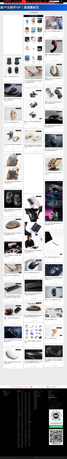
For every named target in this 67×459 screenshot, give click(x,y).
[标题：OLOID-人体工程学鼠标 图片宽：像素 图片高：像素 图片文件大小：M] (13, 269)
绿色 (25, 395)
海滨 (25, 417)
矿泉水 (19, 411)
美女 (18, 396)
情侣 (29, 420)
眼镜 (25, 423)
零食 (25, 436)
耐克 (25, 422)
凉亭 (25, 418)
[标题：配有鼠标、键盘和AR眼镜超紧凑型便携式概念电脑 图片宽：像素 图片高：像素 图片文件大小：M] (33, 222)
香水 (18, 417)
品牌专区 (35, 408)
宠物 (29, 424)
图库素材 (23, 1)
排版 (22, 426)
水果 (18, 394)
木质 (29, 440)
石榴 (25, 440)
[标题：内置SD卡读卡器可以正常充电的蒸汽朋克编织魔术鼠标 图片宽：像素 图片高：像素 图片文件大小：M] (13, 224)
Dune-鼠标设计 (51, 338)
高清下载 (35, 397)
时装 (25, 392)
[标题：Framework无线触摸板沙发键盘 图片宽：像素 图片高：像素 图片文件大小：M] (54, 22)
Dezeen (26, 427)
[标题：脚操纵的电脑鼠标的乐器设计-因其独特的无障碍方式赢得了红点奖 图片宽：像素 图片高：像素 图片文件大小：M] (33, 354)
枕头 (29, 433)
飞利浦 (26, 421)
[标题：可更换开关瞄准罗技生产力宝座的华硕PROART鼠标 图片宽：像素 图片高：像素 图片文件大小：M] (13, 90)
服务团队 (49, 394)
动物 (29, 394)
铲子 (25, 428)
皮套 (18, 440)
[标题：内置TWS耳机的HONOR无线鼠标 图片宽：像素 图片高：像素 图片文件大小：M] (13, 136)
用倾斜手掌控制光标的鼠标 (13, 318)
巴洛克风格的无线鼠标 (31, 272)
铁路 (29, 418)
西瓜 (25, 414)
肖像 (29, 411)
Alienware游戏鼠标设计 (53, 299)
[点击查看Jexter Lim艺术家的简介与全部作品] (54, 304)
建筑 (25, 396)
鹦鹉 (18, 407)
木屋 (22, 443)
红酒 (22, 411)
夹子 (29, 446)
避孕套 (19, 401)
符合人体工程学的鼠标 (11, 122)
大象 (29, 402)
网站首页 (16, 1)
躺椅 (22, 424)
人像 (25, 403)
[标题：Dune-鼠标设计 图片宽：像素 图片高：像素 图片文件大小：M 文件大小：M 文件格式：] (54, 332)
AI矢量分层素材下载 (37, 395)
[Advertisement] (13, 35)
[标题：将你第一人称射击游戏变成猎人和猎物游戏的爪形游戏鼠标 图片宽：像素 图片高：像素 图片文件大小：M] (54, 140)
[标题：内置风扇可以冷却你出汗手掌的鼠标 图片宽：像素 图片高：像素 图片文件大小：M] (54, 164)
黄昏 (18, 429)
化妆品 (19, 410)
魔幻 (25, 443)
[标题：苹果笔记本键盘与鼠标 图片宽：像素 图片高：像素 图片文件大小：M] (54, 243)
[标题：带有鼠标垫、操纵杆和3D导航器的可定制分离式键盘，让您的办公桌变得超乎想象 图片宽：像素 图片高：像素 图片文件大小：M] (54, 351)
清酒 (29, 436)
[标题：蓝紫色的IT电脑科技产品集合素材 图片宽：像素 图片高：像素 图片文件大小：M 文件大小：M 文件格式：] (33, 331)
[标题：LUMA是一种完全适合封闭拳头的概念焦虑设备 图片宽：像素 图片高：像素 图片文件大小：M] (54, 70)
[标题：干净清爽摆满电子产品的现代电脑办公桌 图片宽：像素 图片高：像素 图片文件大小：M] (13, 247)
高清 (25, 404)
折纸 (29, 427)
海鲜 (25, 441)
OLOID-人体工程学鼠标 (12, 275)
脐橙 (18, 422)
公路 (25, 408)
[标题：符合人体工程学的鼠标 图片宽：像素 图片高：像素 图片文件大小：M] (13, 114)
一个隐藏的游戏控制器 (12, 76)
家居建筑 (35, 406)
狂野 (18, 405)
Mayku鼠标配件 (51, 319)
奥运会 (29, 414)
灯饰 (22, 440)
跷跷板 (26, 435)
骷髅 (25, 430)
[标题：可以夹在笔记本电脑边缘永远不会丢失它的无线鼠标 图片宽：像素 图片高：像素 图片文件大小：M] (54, 93)
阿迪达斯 (30, 422)
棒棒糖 (22, 427)
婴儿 (18, 397)
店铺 (29, 443)
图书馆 (22, 442)
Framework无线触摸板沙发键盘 (54, 31)
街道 (22, 408)
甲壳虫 (26, 446)
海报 (18, 426)
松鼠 (22, 414)
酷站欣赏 (20, 1)
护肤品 (19, 435)
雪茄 (18, 447)
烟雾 (25, 437)
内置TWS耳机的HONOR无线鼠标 (13, 144)
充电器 (29, 430)
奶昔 (22, 434)
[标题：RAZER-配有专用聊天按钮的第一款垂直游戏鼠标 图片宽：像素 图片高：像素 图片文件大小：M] (54, 201)
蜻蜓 (29, 437)
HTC (22, 416)
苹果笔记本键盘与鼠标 (52, 257)
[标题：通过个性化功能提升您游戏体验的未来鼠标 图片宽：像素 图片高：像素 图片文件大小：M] (54, 270)
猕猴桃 (29, 421)
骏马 (18, 436)
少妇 (25, 405)
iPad (25, 416)
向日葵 (19, 408)
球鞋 (18, 423)
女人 (18, 392)
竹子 (22, 417)
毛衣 (22, 422)
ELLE (26, 415)
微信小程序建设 (51, 396)
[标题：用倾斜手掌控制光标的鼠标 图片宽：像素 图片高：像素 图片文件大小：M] (13, 310)
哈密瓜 (19, 414)
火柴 (25, 426)
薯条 (18, 433)
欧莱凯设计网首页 (37, 392)
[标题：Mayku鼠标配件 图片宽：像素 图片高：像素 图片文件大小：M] (54, 313)
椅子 (25, 397)
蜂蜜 (22, 415)
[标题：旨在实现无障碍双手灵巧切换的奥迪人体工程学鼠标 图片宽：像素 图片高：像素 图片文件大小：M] (33, 72)
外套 (22, 435)
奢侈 (25, 410)
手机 (29, 409)
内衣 (29, 398)
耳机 (29, 397)
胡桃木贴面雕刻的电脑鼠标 (53, 54)
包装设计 (35, 402)
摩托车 (29, 403)
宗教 (29, 405)
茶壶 (29, 435)
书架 (22, 447)
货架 (22, 418)
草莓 (22, 423)
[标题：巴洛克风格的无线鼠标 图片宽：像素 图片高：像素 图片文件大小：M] (33, 265)
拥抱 (18, 421)
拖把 (22, 439)
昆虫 (22, 395)
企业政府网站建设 (51, 395)
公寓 (18, 418)
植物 (29, 395)
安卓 (22, 433)
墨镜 (25, 434)
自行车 (22, 397)
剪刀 (22, 436)
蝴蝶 (29, 434)
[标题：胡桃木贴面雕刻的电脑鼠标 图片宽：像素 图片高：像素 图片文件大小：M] (54, 46)
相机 (18, 398)
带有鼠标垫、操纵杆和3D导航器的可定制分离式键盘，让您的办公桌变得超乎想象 (54, 360)
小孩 (29, 396)
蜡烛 (22, 429)
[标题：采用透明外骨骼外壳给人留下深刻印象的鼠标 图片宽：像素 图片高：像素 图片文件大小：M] (13, 332)
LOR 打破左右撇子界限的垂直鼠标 (34, 121)
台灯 (29, 428)
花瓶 (18, 437)
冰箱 (29, 408)
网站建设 (40, 1)
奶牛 (18, 428)
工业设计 (35, 407)
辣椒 (22, 446)
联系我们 (49, 398)
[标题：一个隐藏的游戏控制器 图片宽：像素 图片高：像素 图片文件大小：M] (13, 66)
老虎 (29, 392)
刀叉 (22, 430)
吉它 (29, 439)
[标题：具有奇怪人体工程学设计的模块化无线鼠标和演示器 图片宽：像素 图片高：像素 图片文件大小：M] (13, 199)
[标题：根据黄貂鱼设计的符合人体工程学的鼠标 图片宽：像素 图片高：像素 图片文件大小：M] (13, 354)
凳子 (29, 410)
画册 (25, 411)
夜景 (29, 417)
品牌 (22, 402)
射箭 (18, 420)
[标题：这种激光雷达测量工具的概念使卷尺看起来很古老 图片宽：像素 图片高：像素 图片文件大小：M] (54, 117)
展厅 (25, 442)
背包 (18, 430)
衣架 (18, 441)
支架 (25, 433)
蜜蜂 (25, 420)
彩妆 (22, 394)
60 (44, 1)
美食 (18, 403)
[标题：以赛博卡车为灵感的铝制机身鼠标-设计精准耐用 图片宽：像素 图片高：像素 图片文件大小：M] (13, 166)
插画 (18, 404)
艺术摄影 (35, 401)
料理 (18, 442)
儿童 (22, 421)
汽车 (22, 392)
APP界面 (35, 404)
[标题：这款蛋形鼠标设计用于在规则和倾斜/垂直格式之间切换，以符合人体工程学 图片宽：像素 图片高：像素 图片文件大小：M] (33, 136)
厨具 (25, 429)
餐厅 (18, 427)
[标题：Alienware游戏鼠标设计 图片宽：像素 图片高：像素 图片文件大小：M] (54, 292)
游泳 (22, 420)
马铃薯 (19, 415)
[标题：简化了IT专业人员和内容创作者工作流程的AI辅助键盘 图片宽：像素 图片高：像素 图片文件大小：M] (33, 286)
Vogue (29, 415)
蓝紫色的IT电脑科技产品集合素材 (34, 341)
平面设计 (35, 400)
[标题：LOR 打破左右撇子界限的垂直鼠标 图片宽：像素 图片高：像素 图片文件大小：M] (33, 104)
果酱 (18, 434)
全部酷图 (35, 399)
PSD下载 (31, 1)
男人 (22, 405)
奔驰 (29, 416)
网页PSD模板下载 (37, 396)
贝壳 (22, 441)
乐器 (22, 437)
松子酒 (19, 446)
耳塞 (29, 423)
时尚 (22, 410)
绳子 (25, 439)
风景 (25, 394)
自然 (25, 402)
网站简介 (49, 392)
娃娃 (18, 424)
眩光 (25, 401)
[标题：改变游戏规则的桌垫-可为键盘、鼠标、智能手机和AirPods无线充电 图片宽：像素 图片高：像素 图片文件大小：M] (13, 288)
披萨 (22, 403)
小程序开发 (36, 1)
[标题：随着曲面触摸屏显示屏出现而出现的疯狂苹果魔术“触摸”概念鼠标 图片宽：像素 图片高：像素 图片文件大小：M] (33, 308)
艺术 (22, 404)
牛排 (29, 441)
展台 (29, 442)
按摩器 (19, 439)
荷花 (18, 443)
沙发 (25, 398)
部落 (18, 416)
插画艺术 (35, 405)
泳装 (29, 429)
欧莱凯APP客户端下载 (52, 397)
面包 (29, 407)
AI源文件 (27, 1)
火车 (29, 426)
